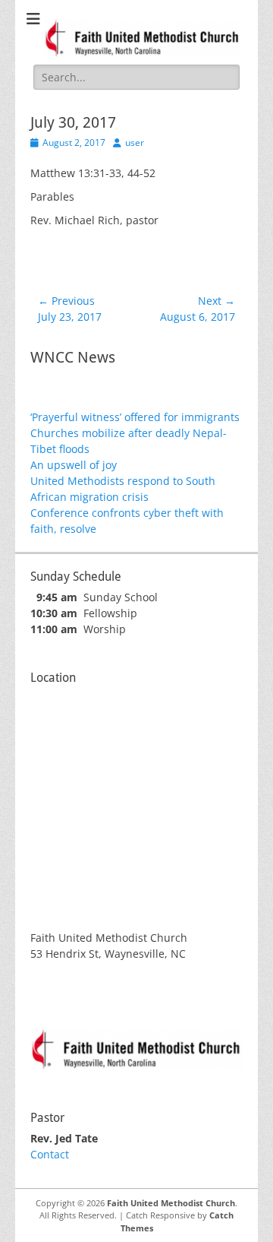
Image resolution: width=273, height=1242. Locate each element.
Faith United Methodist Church (171, 1203)
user (134, 142)
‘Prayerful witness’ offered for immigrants (135, 417)
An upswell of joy (73, 465)
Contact (49, 1154)
